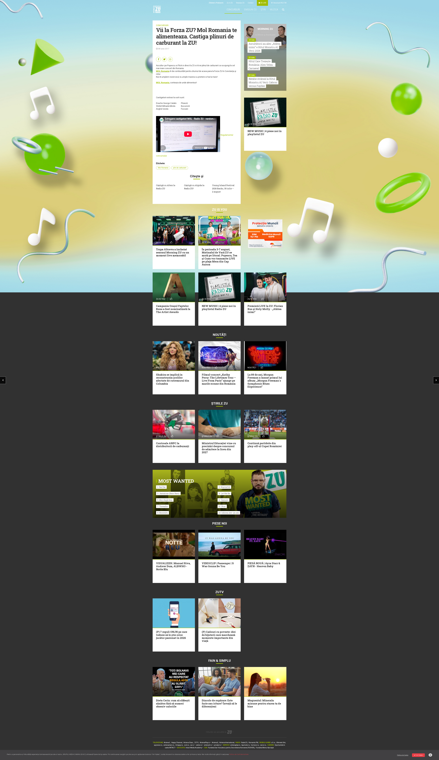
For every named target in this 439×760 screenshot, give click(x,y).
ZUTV (196, 742)
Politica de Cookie (402, 755)
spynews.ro (158, 745)
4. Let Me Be (224, 493)
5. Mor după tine (164, 500)
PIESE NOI (219, 523)
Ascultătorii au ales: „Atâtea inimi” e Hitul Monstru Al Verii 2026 (264, 47)
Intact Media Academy (194, 748)
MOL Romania (162, 71)
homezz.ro (255, 745)
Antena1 (167, 742)
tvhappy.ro (179, 745)
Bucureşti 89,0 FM (279, 3)
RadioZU (244, 742)
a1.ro (273, 742)
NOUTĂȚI (219, 335)
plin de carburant (179, 168)
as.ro (192, 745)
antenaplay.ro (235, 745)
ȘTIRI (263, 9)
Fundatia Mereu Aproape (265, 748)
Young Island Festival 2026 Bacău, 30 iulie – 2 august (223, 188)
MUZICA (274, 9)
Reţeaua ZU (240, 3)
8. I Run (222, 506)
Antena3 (215, 742)
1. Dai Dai (161, 487)
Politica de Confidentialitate (239, 754)
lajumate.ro (245, 745)
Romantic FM (253, 742)
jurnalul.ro (217, 745)
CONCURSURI (233, 9)
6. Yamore (223, 500)
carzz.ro (263, 745)
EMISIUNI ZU (250, 9)
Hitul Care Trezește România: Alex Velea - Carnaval (261, 65)
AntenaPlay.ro (205, 742)
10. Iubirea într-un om (229, 512)
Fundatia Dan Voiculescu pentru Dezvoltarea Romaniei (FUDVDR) (231, 748)
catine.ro (199, 745)
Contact (250, 3)
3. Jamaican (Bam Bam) (168, 493)
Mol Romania (163, 168)
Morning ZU (265, 29)
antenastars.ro (168, 745)
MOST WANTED (176, 481)
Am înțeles (419, 755)
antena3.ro (208, 745)
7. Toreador (162, 506)
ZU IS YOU (219, 209)
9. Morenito (162, 512)
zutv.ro (186, 745)
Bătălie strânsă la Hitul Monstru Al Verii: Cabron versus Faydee (263, 82)
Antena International (226, 742)
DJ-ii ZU (230, 3)
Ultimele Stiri (280, 742)
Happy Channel (176, 742)
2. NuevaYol (224, 487)
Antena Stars (188, 742)
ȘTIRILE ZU (219, 403)
